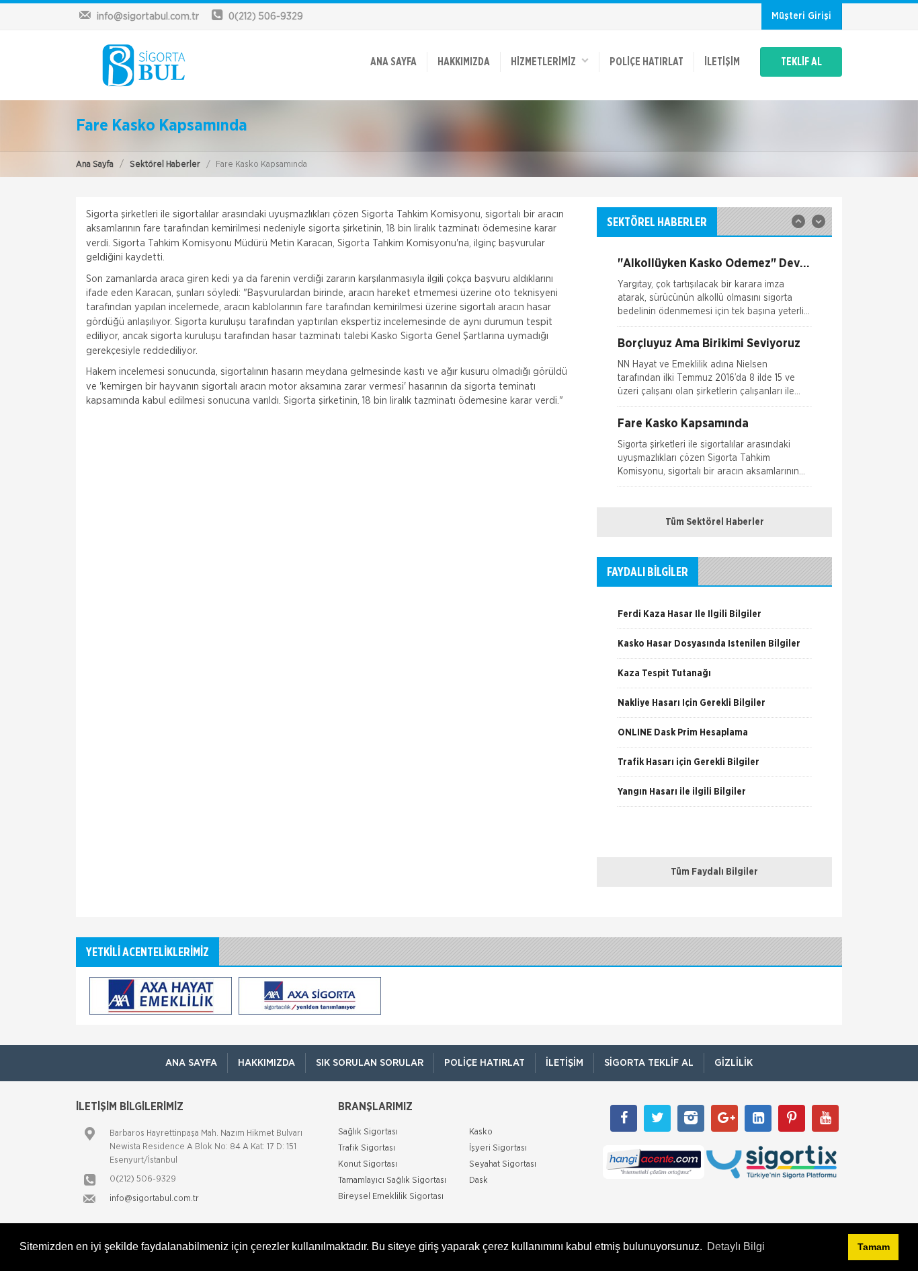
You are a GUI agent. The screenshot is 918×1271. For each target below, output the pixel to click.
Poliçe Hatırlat (646, 62)
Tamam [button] (874, 1246)
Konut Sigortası (367, 1164)
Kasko (481, 1132)
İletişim (722, 62)
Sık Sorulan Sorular (369, 1063)
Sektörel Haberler (165, 164)
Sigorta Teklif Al (649, 1063)
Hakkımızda (463, 62)
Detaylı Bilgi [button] (736, 1246)
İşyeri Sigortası (498, 1148)
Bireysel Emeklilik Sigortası (391, 1196)
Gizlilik (733, 1063)
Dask (478, 1180)
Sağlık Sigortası (368, 1132)
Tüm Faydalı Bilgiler (714, 872)
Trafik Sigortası (366, 1148)
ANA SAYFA (393, 62)
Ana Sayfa (95, 164)
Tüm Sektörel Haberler (714, 522)
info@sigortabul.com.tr (154, 1198)
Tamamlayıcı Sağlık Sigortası (392, 1180)
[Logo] (150, 65)
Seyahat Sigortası (502, 1164)
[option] (714, 292)
